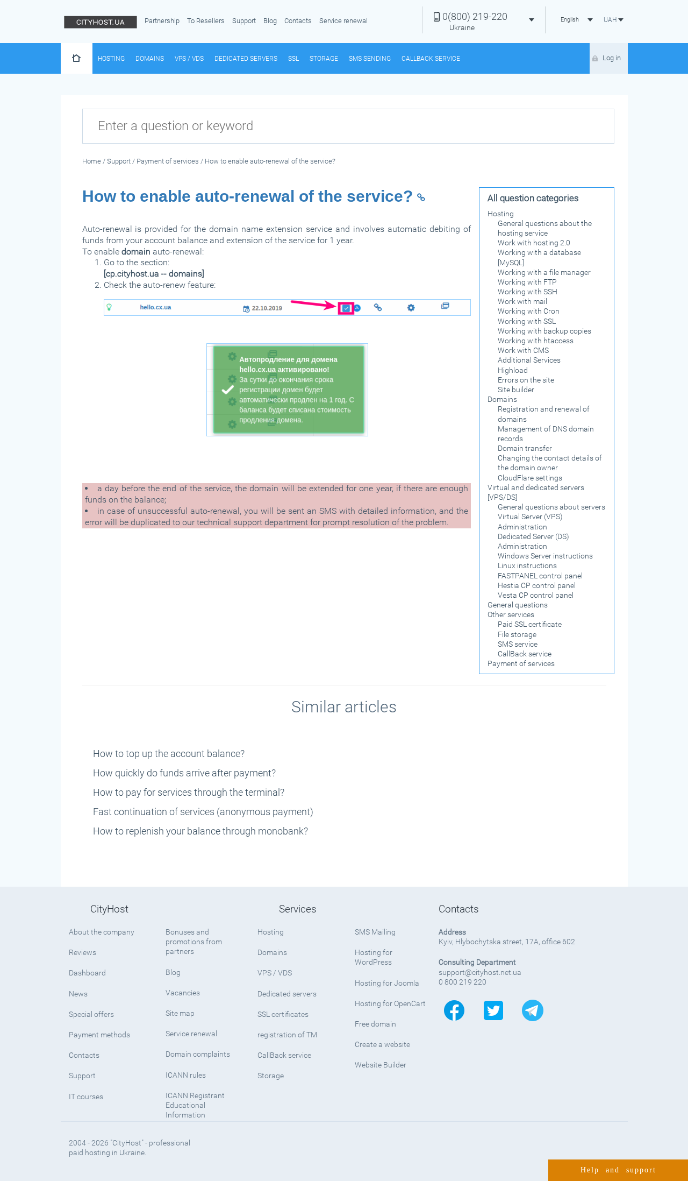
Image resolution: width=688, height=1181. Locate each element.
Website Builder (380, 1064)
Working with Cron (529, 311)
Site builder (516, 389)
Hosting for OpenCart (390, 1003)
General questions (518, 604)
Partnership (162, 21)
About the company (101, 932)
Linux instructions (527, 565)
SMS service (518, 644)
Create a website (382, 1044)
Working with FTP (527, 282)
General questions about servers (551, 507)
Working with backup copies (544, 331)
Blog (270, 21)
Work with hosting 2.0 (534, 242)
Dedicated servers (245, 58)
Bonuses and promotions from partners (194, 942)
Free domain (375, 1024)
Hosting (111, 58)
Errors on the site (526, 380)
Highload (513, 370)
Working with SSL (527, 321)
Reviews (82, 952)
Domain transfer (525, 448)
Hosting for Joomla (387, 983)
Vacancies (183, 992)
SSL (293, 58)
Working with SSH (527, 291)
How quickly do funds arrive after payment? (184, 773)
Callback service (431, 58)
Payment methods (99, 1034)
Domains (149, 58)
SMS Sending (370, 58)
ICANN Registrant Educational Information (195, 1105)
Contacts (298, 21)
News (78, 993)
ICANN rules (186, 1075)
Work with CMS (523, 350)
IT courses (86, 1096)
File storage (517, 634)
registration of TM (287, 1034)
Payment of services (521, 663)
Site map (180, 1013)
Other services (511, 614)
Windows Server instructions (545, 555)
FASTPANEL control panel (540, 575)
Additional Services (529, 360)
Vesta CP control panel (536, 595)
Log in (612, 58)
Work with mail (522, 301)
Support (244, 21)
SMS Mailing (375, 932)
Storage (324, 58)
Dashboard (87, 972)
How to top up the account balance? (169, 753)
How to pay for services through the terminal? (188, 792)
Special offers (91, 1014)
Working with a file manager (544, 272)
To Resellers (206, 21)
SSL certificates (283, 1014)
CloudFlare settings (530, 477)
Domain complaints (198, 1054)
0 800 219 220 (462, 982)
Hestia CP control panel (537, 585)
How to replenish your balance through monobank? (200, 831)
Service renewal (343, 21)
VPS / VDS (189, 58)
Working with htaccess (536, 340)
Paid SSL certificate (530, 624)
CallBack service (524, 653)
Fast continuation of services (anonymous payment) (203, 811)
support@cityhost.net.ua (480, 972)
